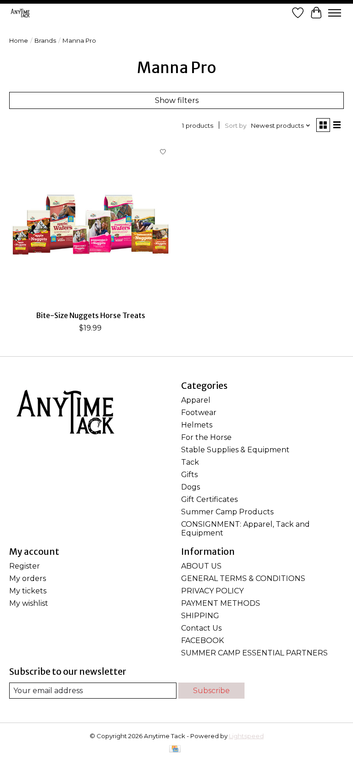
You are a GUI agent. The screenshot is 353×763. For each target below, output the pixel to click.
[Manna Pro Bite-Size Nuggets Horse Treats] (90, 224)
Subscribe (211, 690)
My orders (27, 578)
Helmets (196, 425)
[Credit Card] (175, 749)
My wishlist (28, 603)
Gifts (189, 474)
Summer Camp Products (227, 511)
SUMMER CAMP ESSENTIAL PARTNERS (254, 653)
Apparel (196, 400)
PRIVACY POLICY (212, 590)
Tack (190, 462)
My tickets (27, 590)
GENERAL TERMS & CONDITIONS (243, 578)
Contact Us (201, 628)
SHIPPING (200, 615)
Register (24, 566)
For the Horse (206, 437)
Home (18, 40)
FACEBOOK (202, 640)
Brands (45, 40)
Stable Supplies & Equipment (235, 449)
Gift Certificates (209, 499)
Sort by (235, 125)
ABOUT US (201, 566)
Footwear (198, 412)
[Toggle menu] (334, 13)
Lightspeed (246, 736)
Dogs (190, 487)
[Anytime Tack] (20, 13)
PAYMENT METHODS (220, 603)
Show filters (177, 100)
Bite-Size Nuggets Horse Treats (90, 315)
